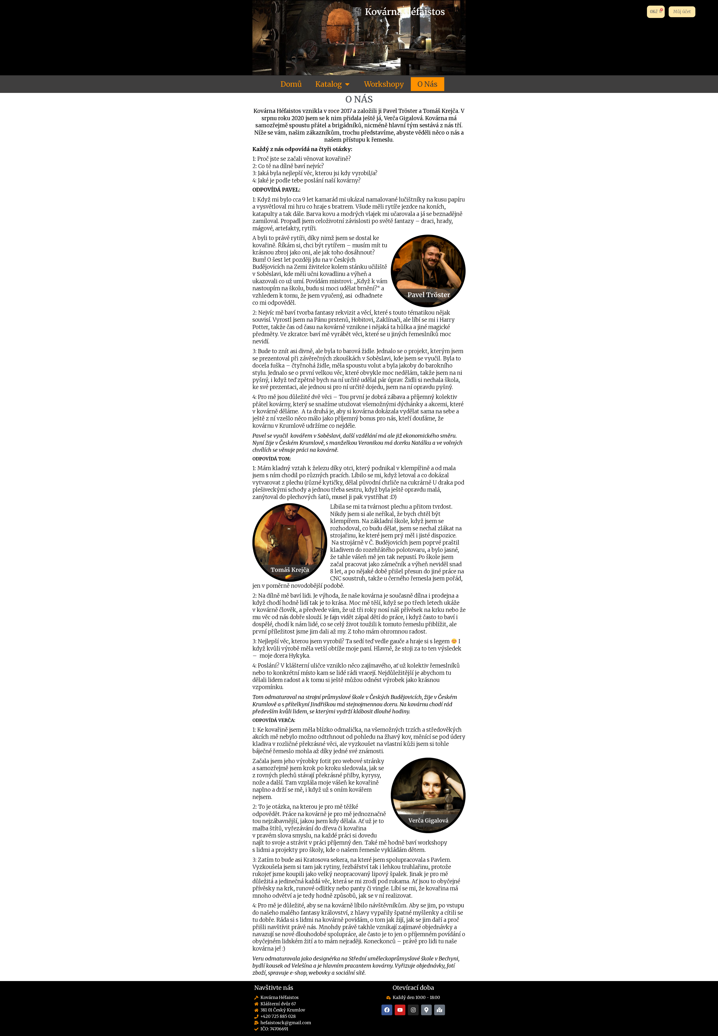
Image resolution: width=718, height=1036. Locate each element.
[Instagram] (413, 1010)
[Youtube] (400, 1010)
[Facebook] (386, 1010)
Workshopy (384, 84)
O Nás (428, 84)
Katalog (328, 84)
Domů (291, 84)
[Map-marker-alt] (426, 1010)
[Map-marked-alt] (439, 1010)
